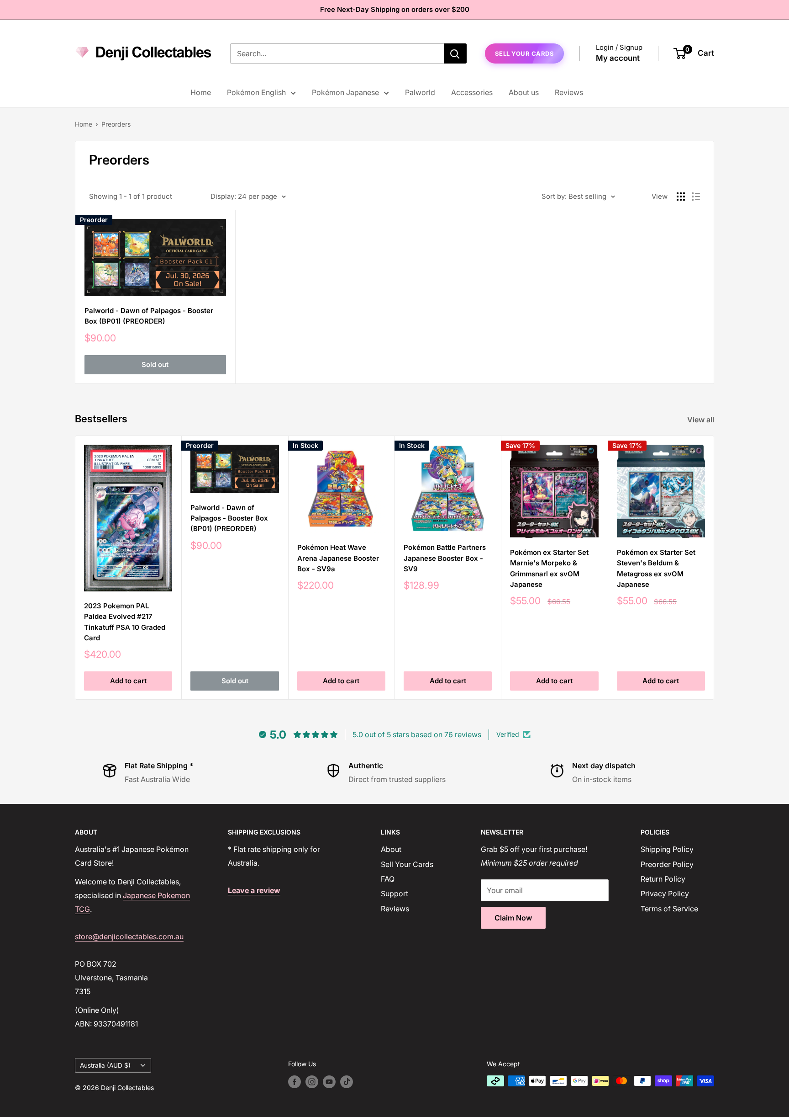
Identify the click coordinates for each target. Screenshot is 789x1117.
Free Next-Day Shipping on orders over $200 (394, 9)
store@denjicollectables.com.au (129, 936)
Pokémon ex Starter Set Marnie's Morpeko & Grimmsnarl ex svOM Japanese (549, 568)
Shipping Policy (667, 849)
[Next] (714, 568)
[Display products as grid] (681, 196)
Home (200, 92)
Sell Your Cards (407, 864)
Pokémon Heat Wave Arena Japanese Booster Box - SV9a (338, 558)
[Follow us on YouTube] (329, 1081)
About (391, 849)
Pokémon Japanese (345, 92)
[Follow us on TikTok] (346, 1081)
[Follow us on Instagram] (311, 1081)
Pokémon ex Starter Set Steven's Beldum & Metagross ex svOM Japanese (656, 568)
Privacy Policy (665, 893)
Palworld (420, 92)
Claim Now (513, 917)
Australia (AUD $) (105, 1065)
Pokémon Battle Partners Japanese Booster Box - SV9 (445, 558)
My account (618, 58)
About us (524, 92)
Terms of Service (669, 908)
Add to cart (128, 680)
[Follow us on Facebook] (294, 1081)
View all (701, 419)
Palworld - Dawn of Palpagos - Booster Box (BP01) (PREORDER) (148, 315)
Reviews (569, 92)
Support (394, 893)
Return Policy (663, 878)
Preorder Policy (667, 864)
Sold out (155, 364)
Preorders (116, 124)
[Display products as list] (696, 196)
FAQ (387, 878)
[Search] (455, 53)
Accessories (472, 92)
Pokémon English (256, 92)
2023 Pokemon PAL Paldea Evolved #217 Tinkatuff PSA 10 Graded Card (124, 621)
